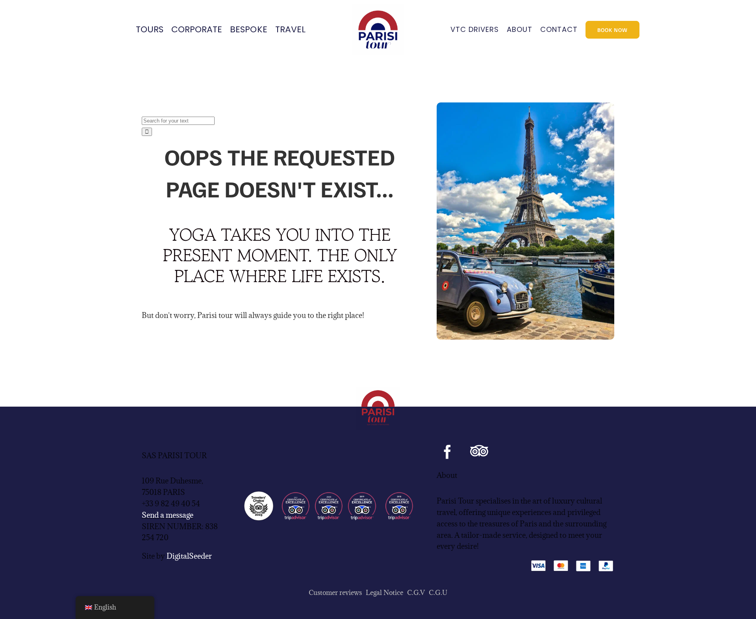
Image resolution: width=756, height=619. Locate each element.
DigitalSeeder (189, 556)
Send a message (167, 515)
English (105, 607)
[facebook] (447, 452)
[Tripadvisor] (479, 452)
